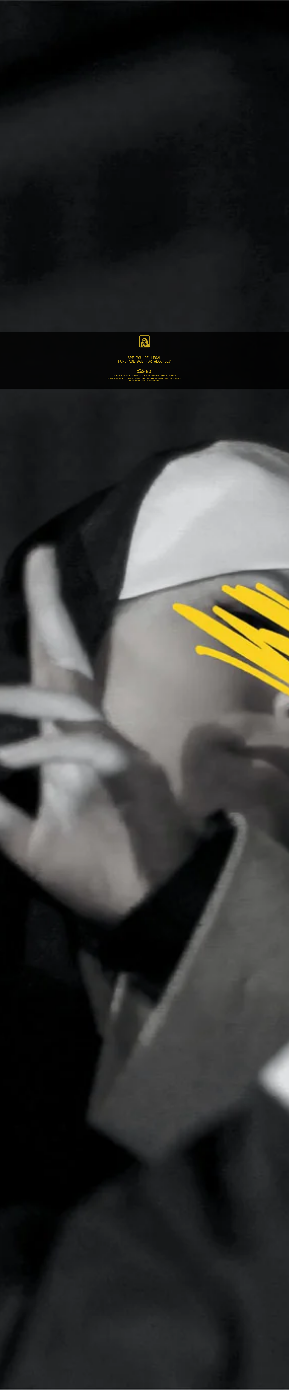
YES (140, 371)
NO (148, 371)
